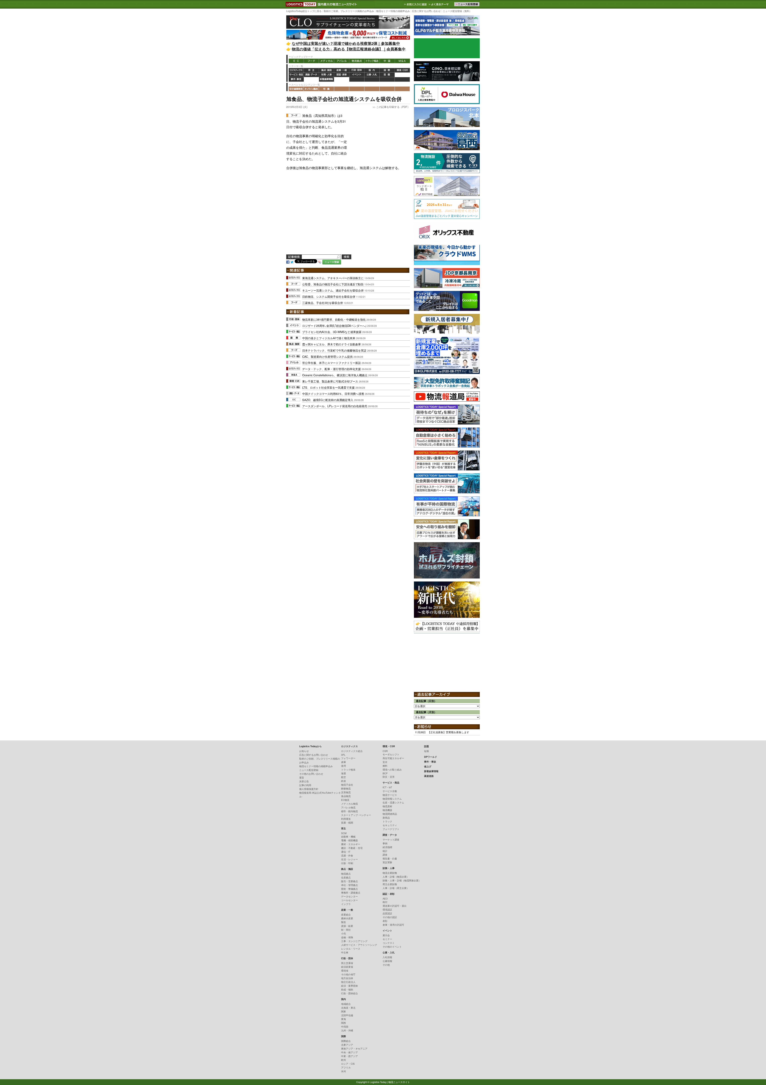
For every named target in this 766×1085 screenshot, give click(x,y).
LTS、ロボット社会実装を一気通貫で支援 (328, 387)
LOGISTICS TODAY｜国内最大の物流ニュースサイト (300, 4)
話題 (387, 75)
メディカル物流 (349, 803)
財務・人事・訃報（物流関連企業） (402, 880)
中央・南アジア (349, 1052)
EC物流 (345, 799)
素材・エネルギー (350, 844)
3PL (343, 754)
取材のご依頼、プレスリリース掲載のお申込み (349, 11)
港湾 (343, 765)
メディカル (326, 61)
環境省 (344, 970)
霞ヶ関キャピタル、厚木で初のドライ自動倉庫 (331, 344)
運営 (301, 777)
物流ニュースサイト (399, 1082)
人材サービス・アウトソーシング (359, 944)
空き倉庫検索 (296, 89)
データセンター (349, 896)
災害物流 (346, 792)
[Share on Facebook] (287, 261)
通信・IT (345, 851)
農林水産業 (347, 918)
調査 (385, 854)
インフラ (346, 904)
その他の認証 (390, 917)
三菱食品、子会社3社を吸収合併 (322, 303)
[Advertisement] (380, 138)
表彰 (385, 920)
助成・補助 (347, 989)
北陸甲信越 (347, 1015)
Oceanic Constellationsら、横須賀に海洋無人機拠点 (334, 375)
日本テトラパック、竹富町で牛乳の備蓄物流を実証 (334, 350)
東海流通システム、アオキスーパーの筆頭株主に (333, 278)
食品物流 (346, 796)
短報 (426, 751)
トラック (387, 821)
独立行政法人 (348, 981)
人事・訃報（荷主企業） (396, 888)
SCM (343, 833)
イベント (356, 75)
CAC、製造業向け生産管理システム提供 (327, 356)
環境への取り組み (392, 769)
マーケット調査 (391, 839)
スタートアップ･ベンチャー (356, 815)
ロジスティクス (296, 70)
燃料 (385, 765)
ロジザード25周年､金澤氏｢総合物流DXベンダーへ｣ (334, 325)
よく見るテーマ (439, 4)
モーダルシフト (391, 754)
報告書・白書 (390, 858)
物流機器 (387, 810)
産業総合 (346, 914)
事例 (385, 843)
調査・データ (311, 75)
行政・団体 (356, 70)
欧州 (343, 1059)
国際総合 (346, 1041)
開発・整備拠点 (349, 888)
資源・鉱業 (347, 925)
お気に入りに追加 (415, 4)
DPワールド (402, 75)
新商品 (386, 817)
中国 (387, 61)
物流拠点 (356, 61)
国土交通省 (347, 963)
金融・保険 (347, 937)
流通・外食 (347, 855)
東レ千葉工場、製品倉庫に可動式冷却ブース (330, 381)
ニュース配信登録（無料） (457, 11)
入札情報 (387, 957)
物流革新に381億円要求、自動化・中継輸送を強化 (334, 319)
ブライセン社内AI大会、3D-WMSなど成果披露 (331, 332)
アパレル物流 (348, 807)
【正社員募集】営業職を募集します (448, 732)
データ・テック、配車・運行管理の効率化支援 (331, 369)
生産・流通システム (393, 802)
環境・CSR (402, 70)
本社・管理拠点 (349, 885)
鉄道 (343, 780)
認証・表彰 (341, 75)
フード (311, 61)
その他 (386, 964)
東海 (343, 1019)
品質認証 (387, 913)
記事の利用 (305, 785)
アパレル (341, 61)
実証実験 (387, 862)
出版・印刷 (347, 863)
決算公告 (304, 781)
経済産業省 (347, 966)
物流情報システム (392, 798)
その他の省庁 (348, 974)
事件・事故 (296, 79)
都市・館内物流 (349, 811)
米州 (343, 1071)
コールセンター (349, 900)
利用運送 (346, 818)
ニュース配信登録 (308, 770)
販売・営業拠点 (349, 881)
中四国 (344, 1026)
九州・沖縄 (347, 1030)
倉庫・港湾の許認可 (393, 924)
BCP (385, 773)
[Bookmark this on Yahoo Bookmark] (319, 261)
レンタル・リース (350, 948)
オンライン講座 (311, 89)
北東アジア (347, 1044)
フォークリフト (391, 829)
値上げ (311, 79)
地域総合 (346, 1003)
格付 (385, 902)
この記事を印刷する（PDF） (393, 107)
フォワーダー (348, 758)
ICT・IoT (387, 787)
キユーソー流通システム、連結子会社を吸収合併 (333, 290)
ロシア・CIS (348, 1063)
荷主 (311, 70)
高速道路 (341, 79)
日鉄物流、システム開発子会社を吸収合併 (328, 296)
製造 (343, 922)
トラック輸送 (372, 61)
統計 (385, 850)
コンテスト (389, 942)
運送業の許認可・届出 (395, 905)
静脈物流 (346, 788)
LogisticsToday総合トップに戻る (304, 11)
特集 (326, 89)
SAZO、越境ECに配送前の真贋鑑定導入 (327, 400)
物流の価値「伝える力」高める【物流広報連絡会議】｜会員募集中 (349, 49)
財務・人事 (326, 75)
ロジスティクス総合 (352, 751)
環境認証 (387, 909)
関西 (343, 1022)
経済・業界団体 (349, 985)
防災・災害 (389, 776)
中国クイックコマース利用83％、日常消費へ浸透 (333, 393)
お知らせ (304, 751)
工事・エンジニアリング (354, 941)
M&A (402, 61)
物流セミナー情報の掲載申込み (393, 11)
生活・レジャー (349, 859)
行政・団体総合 (349, 993)
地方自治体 (347, 978)
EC (296, 61)
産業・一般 (341, 70)
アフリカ (346, 1067)
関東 (343, 1011)
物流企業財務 (390, 872)
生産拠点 (346, 877)
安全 (385, 762)
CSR (385, 751)
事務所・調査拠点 (350, 892)
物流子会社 (347, 784)
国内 (372, 70)
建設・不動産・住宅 (352, 847)
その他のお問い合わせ (311, 773)
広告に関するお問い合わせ (426, 11)
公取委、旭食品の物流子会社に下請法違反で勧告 (333, 284)
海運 (343, 773)
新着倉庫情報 (326, 79)
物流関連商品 (390, 813)
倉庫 (343, 762)
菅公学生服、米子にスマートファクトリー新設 (331, 363)
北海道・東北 (348, 1007)
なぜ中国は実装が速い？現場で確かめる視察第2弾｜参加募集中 (346, 43)
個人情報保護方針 (308, 788)
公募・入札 (372, 75)
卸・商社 (346, 929)
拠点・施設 (326, 70)
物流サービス (390, 794)
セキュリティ (390, 825)
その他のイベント (392, 946)
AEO (385, 898)
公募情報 (387, 961)
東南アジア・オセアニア (354, 1048)
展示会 (386, 935)
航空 (343, 777)
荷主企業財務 (390, 884)
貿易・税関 (347, 822)
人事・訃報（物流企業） (396, 876)
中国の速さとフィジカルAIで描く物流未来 (328, 338)
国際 (387, 70)
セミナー (387, 939)
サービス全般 (390, 791)
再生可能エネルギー (393, 758)
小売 (343, 933)
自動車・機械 (348, 836)
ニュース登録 (332, 262)
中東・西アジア (349, 1056)
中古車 (344, 952)
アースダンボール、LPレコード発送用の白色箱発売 (334, 406)
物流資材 (387, 806)
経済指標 (387, 847)
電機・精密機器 (349, 840)
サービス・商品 (296, 75)
